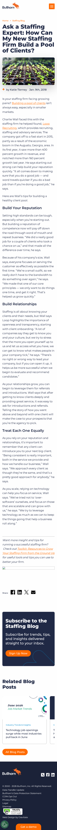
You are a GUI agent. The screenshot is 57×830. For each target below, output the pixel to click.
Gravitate (23, 817)
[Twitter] (42, 775)
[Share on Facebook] (13, 593)
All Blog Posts (15, 752)
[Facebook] (48, 775)
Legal (5, 803)
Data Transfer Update (13, 790)
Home (5, 20)
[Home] (10, 8)
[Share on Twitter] (26, 593)
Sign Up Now (18, 653)
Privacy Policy (9, 799)
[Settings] (5, 824)
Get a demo (29, 826)
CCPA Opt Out (9, 796)
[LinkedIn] (53, 775)
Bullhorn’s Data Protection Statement (21, 793)
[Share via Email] (33, 593)
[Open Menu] (52, 6)
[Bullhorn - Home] (11, 772)
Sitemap (6, 806)
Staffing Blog (18, 20)
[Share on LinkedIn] (19, 593)
